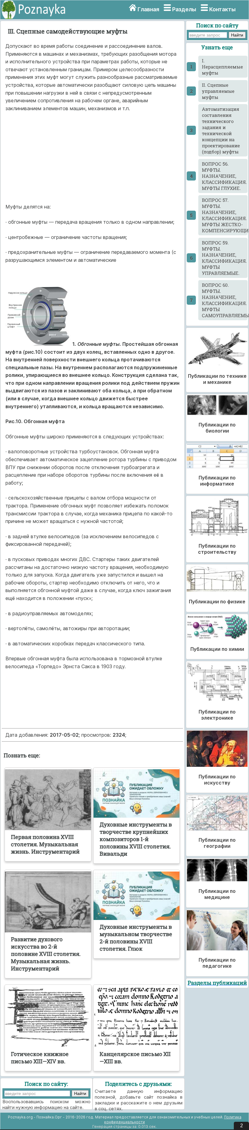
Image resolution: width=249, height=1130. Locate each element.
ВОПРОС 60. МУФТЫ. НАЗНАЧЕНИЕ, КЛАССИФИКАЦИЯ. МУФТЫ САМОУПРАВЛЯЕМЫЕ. (225, 300)
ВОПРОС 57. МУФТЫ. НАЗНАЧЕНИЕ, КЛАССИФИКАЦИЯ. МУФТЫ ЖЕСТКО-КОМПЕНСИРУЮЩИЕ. (225, 215)
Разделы (184, 9)
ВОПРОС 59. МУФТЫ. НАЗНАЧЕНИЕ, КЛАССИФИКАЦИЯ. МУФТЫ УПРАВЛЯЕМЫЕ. (224, 258)
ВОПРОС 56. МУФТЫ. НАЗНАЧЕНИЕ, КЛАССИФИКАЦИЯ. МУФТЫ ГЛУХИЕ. (224, 176)
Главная (148, 9)
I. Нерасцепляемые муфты (222, 67)
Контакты (222, 9)
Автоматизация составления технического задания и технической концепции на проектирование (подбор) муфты (221, 130)
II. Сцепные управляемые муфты (218, 91)
